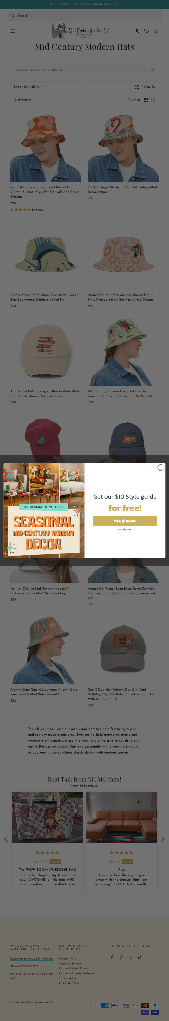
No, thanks (125, 529)
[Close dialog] (161, 467)
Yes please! (125, 520)
